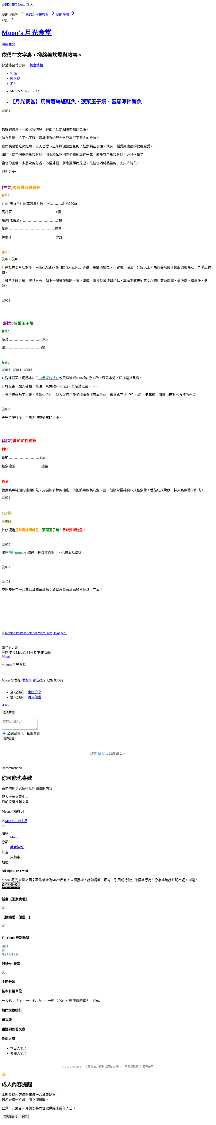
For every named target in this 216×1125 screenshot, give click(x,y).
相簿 (13, 73)
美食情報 (36, 65)
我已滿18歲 (10, 1116)
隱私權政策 (132, 1066)
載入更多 (8, 712)
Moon (6, 656)
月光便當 (34, 697)
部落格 (15, 78)
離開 (24, 1116)
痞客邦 (27, 680)
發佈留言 (8, 738)
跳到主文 (8, 44)
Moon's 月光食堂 (27, 32)
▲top (5, 704)
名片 (13, 84)
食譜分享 (34, 692)
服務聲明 (148, 1066)
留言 (35, 680)
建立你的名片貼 (10, 954)
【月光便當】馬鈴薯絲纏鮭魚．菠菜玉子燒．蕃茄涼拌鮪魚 (76, 101)
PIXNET (76, 1066)
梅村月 (5, 946)
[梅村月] (3, 950)
